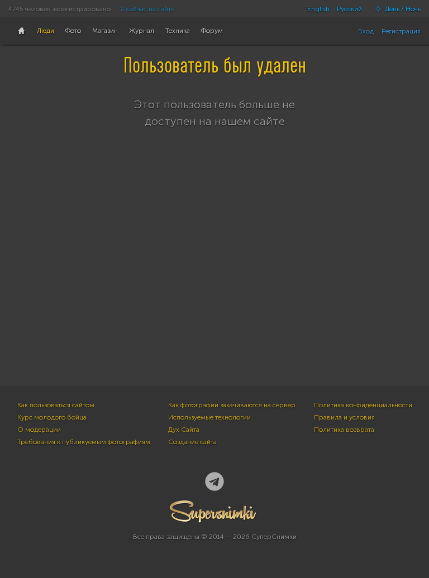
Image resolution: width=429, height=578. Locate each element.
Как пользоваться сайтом (55, 405)
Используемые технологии (209, 417)
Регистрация (401, 31)
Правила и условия (344, 417)
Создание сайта (192, 442)
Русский (349, 9)
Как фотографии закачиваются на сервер (231, 405)
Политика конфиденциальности (363, 405)
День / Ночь (402, 9)
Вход (366, 31)
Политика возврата (344, 430)
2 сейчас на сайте (147, 9)
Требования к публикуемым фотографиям (83, 442)
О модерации (39, 430)
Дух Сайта (183, 430)
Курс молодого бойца (52, 417)
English (318, 9)
